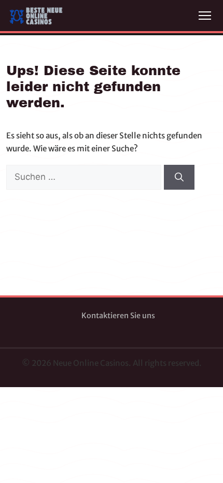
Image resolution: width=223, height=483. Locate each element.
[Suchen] (179, 177)
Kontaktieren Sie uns (118, 315)
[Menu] (204, 15)
